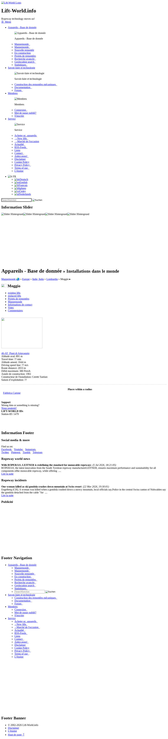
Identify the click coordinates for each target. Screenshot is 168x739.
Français (23, 185)
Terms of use (21, 168)
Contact (19, 153)
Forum (18, 90)
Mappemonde (22, 44)
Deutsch (24, 179)
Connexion (20, 110)
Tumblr (26, 452)
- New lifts (21, 138)
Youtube (18, 449)
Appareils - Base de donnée (22, 27)
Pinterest (15, 452)
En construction (22, 53)
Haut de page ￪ (16, 734)
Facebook (6, 449)
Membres (13, 93)
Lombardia (52, 279)
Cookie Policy (21, 162)
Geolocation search (25, 61)
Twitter (5, 452)
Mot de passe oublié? (25, 113)
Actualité (19, 144)
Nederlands (25, 194)
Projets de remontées (25, 56)
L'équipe (18, 170)
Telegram (37, 452)
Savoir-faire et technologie (21, 67)
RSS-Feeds (20, 147)
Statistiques (20, 64)
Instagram (30, 449)
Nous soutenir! (9, 408)
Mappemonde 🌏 (10, 279)
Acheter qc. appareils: (25, 135)
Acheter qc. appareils (26, 621)
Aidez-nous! (21, 156)
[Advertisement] (84, 241)
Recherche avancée (25, 58)
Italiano (22, 188)
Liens (17, 150)
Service (12, 118)
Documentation (23, 87)
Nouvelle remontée (24, 50)
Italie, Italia (38, 279)
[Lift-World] (11, 2)
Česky (22, 191)
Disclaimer (20, 159)
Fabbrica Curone (12, 393)
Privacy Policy (22, 165)
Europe (26, 279)
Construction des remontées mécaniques (35, 84)
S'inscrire (19, 115)
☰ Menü (6, 21)
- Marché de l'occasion (26, 141)
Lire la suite (7, 473)
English (23, 182)
